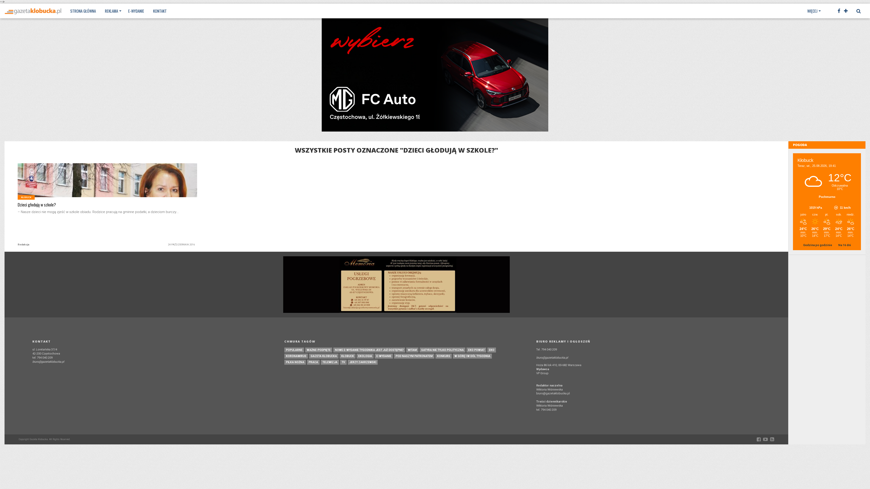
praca (313, 362)
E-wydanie (136, 11)
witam (412, 350)
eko (491, 350)
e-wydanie (383, 356)
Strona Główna (83, 11)
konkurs (443, 356)
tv (343, 362)
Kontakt (160, 11)
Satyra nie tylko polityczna (442, 350)
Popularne (294, 350)
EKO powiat (476, 350)
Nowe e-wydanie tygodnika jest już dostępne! (369, 350)
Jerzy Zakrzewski (362, 362)
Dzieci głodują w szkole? (37, 205)
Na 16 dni (844, 245)
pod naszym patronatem (414, 356)
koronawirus (296, 356)
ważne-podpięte (319, 350)
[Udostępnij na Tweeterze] (107, 185)
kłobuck (347, 356)
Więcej (812, 11)
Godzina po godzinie (818, 245)
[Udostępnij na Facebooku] (98, 185)
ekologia (365, 356)
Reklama (111, 11)
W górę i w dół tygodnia (472, 356)
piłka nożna (295, 362)
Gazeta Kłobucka (324, 356)
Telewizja (329, 362)
